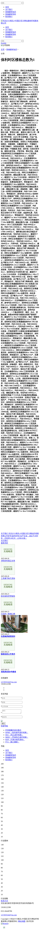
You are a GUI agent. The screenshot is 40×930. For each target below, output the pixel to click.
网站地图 (21, 921)
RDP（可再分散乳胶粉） (15, 740)
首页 (7, 27)
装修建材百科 (10, 34)
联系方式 (4, 901)
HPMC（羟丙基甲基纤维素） (16, 732)
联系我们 (8, 37)
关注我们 (4, 541)
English (3, 43)
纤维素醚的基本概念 (13, 730)
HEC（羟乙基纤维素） (14, 735)
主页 (2, 49)
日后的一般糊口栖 (8, 614)
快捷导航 (4, 726)
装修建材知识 (10, 32)
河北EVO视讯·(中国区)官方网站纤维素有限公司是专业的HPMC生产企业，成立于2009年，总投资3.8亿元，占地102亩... (20, 535)
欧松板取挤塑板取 (8, 596)
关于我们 (8, 30)
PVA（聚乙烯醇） (12, 742)
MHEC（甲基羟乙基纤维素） (16, 737)
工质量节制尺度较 (8, 578)
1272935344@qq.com (9, 682)
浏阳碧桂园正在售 (8, 561)
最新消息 (4, 543)
